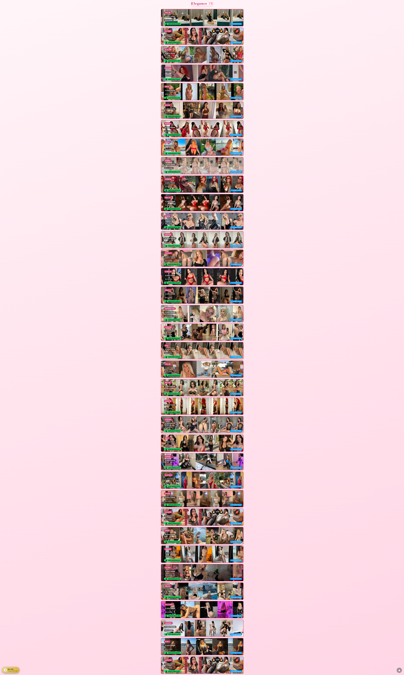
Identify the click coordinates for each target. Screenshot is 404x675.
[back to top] (399, 670)
